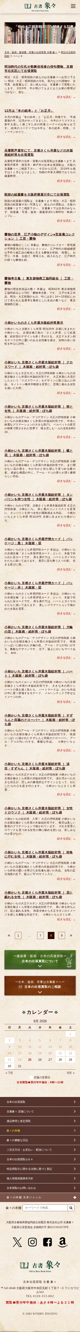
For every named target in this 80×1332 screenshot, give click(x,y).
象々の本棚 (13, 1130)
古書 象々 (40, 6)
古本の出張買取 (16, 1101)
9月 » (70, 1073)
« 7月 (9, 1073)
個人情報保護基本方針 (20, 1178)
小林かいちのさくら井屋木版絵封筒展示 (33, 322)
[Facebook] (47, 1242)
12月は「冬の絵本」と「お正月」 (29, 110)
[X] (17, 1242)
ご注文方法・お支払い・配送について (29, 1149)
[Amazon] (62, 1242)
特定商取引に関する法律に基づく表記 (29, 1168)
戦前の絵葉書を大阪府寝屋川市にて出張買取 (37, 194)
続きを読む (64, 97)
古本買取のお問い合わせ (21, 1188)
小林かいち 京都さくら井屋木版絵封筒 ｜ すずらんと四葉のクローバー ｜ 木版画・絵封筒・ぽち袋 (39, 720)
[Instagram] (32, 1242)
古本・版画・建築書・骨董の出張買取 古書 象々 (30, 52)
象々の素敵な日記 (17, 1140)
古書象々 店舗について (20, 1111)
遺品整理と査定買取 (19, 1121)
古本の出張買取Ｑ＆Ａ (20, 1159)
